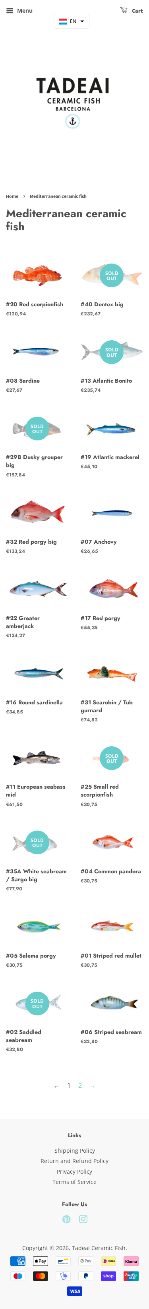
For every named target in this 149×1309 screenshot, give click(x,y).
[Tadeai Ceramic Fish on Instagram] (83, 1220)
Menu (24, 10)
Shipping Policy (74, 1150)
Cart (137, 11)
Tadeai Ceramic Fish (99, 1248)
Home (12, 196)
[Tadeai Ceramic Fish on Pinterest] (66, 1220)
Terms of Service (74, 1182)
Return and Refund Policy (74, 1161)
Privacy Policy (74, 1171)
